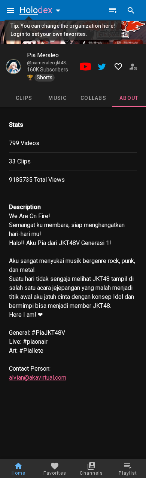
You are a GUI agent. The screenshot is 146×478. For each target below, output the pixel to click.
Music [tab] (57, 98)
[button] (41, 10)
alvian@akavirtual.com (37, 377)
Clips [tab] (24, 98)
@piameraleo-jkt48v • (49, 62)
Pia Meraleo (43, 55)
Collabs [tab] (93, 98)
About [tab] (129, 98)
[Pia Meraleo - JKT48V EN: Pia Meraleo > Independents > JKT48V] (13, 66)
